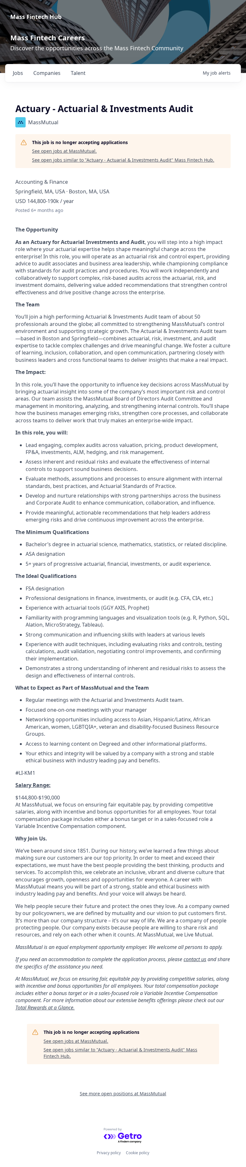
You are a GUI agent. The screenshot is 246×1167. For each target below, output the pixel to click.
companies (47, 73)
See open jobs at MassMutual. (64, 151)
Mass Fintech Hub (36, 16)
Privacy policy (109, 1152)
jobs (18, 73)
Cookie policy (137, 1152)
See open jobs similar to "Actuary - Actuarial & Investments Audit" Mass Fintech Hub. (123, 160)
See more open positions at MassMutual (123, 1093)
